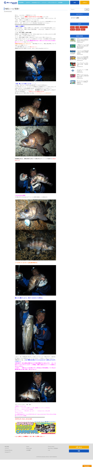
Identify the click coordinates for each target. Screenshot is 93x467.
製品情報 (78, 29)
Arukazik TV (7, 452)
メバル (77, 27)
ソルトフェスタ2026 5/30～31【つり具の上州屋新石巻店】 (83, 52)
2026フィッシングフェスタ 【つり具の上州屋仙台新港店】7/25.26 (82, 40)
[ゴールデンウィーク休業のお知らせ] (72, 70)
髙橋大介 (83, 29)
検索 (75, 2)
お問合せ (85, 2)
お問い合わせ (79, 447)
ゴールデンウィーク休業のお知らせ (82, 70)
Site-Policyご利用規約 (53, 448)
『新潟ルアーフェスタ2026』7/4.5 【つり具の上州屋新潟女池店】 (83, 46)
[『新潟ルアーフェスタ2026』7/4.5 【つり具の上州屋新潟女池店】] (72, 46)
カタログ (7, 448)
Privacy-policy (51, 446)
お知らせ (72, 27)
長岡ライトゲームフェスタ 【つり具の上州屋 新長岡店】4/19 (83, 75)
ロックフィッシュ (83, 27)
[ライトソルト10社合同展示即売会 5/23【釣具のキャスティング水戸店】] (72, 58)
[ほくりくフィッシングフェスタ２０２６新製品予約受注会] (72, 82)
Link (49, 450)
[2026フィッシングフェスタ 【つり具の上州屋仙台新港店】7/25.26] (72, 40)
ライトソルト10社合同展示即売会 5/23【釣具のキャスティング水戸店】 (82, 58)
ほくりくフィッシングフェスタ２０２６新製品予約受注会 (82, 82)
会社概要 (28, 450)
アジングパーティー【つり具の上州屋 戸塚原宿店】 (82, 64)
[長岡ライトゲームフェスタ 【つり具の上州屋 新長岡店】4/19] (72, 76)
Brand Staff (29, 448)
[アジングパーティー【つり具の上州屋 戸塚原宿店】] (72, 65)
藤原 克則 (72, 29)
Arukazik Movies (8, 450)
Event (27, 446)
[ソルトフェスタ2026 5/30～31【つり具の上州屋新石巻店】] (72, 52)
